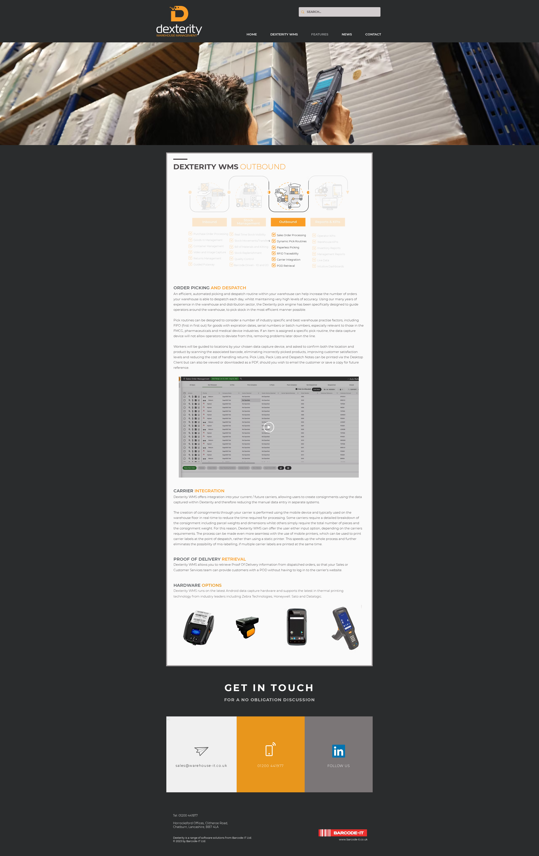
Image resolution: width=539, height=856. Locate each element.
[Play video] (269, 427)
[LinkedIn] (338, 751)
